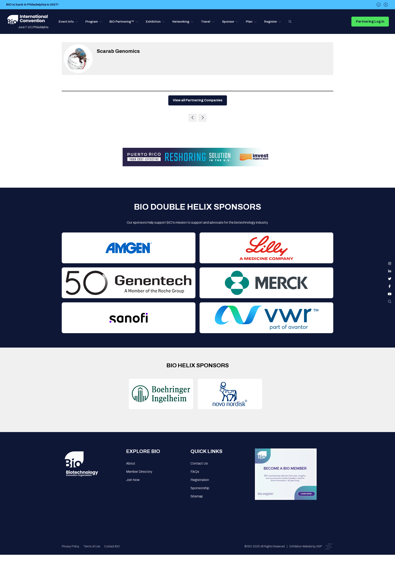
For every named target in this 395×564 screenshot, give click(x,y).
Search (290, 21)
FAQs (195, 471)
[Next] (378, 4)
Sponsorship (200, 488)
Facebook (389, 286)
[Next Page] (202, 118)
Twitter (389, 278)
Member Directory (139, 471)
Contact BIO (112, 546)
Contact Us (199, 463)
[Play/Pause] (386, 4)
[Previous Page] (192, 118)
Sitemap (197, 496)
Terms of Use (91, 546)
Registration (200, 480)
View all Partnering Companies (197, 100)
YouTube (389, 294)
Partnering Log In (370, 21)
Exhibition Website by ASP (305, 546)
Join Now (132, 480)
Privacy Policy (70, 546)
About (130, 463)
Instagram (389, 263)
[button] (68, 22)
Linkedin (389, 271)
